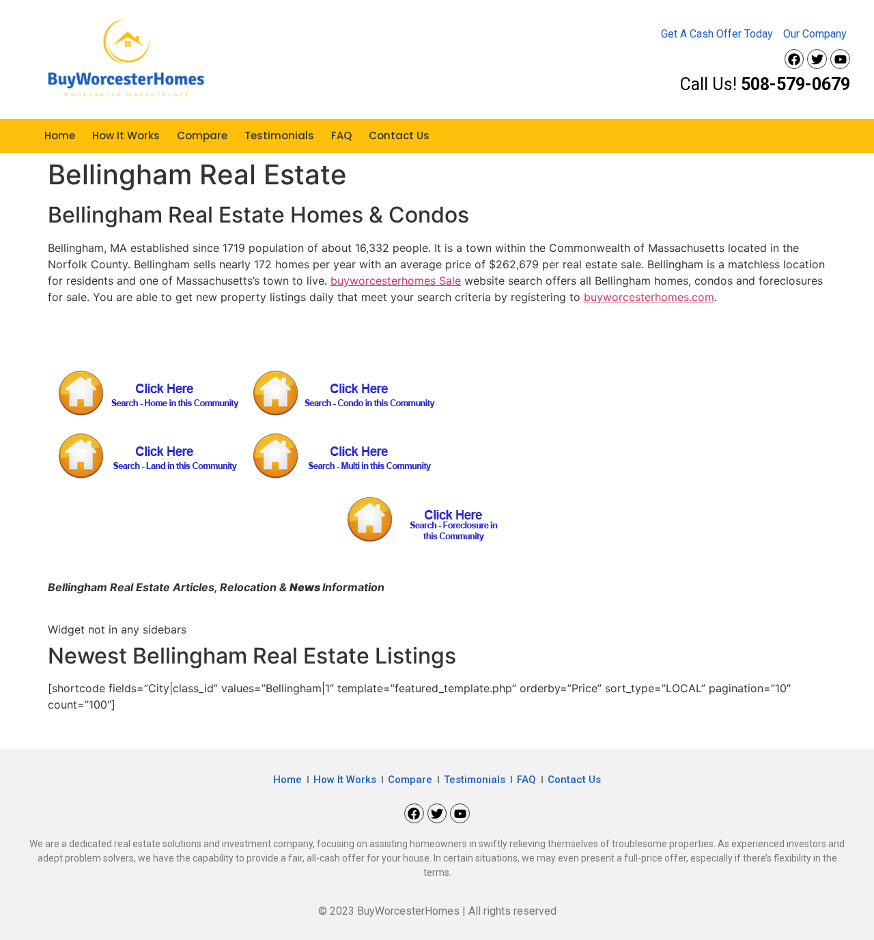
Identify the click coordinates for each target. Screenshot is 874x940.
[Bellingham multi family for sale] (343, 475)
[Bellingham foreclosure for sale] (437, 518)
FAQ (341, 135)
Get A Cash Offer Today (717, 33)
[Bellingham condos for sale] (343, 412)
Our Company (815, 33)
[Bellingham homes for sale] (148, 412)
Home (59, 135)
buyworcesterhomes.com (649, 297)
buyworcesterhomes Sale (395, 280)
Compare (202, 135)
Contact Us (399, 135)
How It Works (126, 135)
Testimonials (279, 135)
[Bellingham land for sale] (148, 475)
